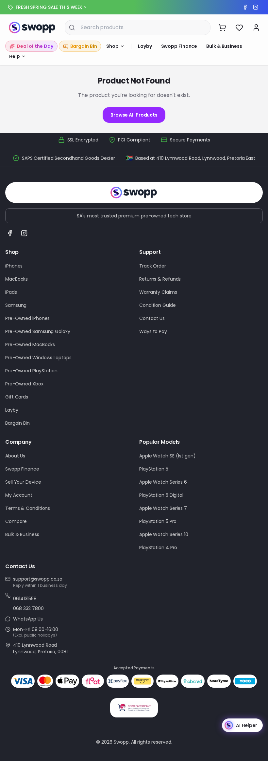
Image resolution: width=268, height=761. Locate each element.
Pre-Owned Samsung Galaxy (37, 331)
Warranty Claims (158, 292)
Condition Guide (157, 305)
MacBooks (16, 279)
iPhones (14, 266)
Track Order (152, 266)
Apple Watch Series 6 (163, 482)
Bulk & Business (224, 46)
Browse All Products (134, 115)
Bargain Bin (17, 423)
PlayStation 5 (153, 469)
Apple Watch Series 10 (163, 534)
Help (14, 56)
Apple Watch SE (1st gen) (167, 456)
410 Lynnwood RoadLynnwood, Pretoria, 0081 (40, 648)
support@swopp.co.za (37, 579)
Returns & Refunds (160, 279)
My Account (18, 495)
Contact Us (152, 318)
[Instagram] (255, 7)
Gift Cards (16, 397)
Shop (112, 46)
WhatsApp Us (28, 619)
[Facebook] (245, 7)
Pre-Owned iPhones (27, 318)
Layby (145, 46)
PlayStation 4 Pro (158, 547)
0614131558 (25, 598)
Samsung (15, 305)
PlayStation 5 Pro (157, 521)
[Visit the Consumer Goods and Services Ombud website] (134, 707)
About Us (15, 456)
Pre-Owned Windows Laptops (38, 357)
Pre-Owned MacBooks (30, 344)
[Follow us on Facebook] (9, 233)
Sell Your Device (23, 482)
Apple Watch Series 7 (163, 508)
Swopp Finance (179, 46)
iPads (11, 292)
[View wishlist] (239, 27)
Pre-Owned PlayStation (31, 370)
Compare (16, 521)
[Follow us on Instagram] (24, 233)
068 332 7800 (28, 608)
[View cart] (222, 27)
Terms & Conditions (27, 508)
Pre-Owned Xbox (24, 383)
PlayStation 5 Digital (161, 495)
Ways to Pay (153, 331)
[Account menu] (256, 27)
